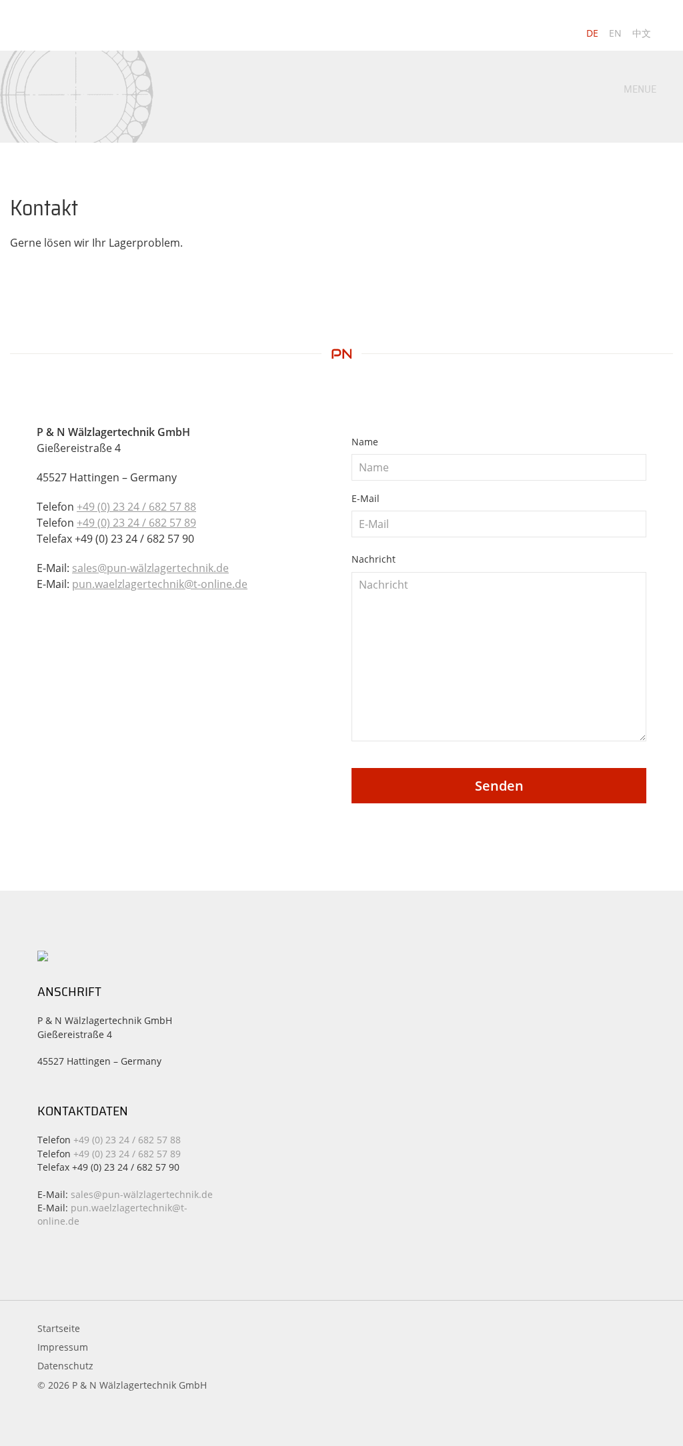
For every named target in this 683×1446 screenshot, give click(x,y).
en (615, 33)
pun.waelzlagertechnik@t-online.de (159, 584)
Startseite (58, 1328)
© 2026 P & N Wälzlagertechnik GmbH (122, 1385)
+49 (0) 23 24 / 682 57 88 (136, 506)
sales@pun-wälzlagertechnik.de (150, 568)
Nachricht (374, 559)
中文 (641, 33)
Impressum (62, 1347)
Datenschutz (65, 1365)
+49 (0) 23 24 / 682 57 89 (136, 522)
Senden (499, 786)
